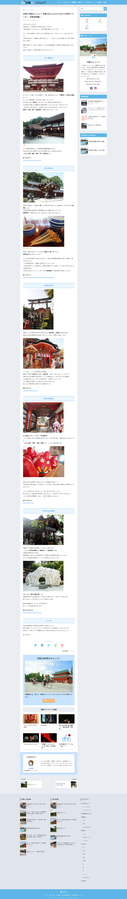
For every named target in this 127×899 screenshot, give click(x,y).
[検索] (105, 8)
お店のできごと (87, 877)
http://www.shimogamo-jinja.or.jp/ (32, 160)
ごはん (85, 834)
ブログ (45, 895)
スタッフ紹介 (52, 895)
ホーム (59, 2)
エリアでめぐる (87, 810)
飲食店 (84, 830)
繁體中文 (87, 28)
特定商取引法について (77, 895)
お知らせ (85, 881)
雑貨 (85, 854)
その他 (84, 844)
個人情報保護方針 (66, 895)
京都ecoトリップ (49, 700)
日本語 (87, 22)
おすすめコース (89, 2)
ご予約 (104, 2)
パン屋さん (86, 840)
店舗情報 (74, 2)
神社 (85, 823)
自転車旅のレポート (88, 813)
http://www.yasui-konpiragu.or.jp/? (32, 612)
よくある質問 (98, 2)
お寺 (85, 820)
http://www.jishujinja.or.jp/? (30, 390)
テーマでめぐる (87, 806)
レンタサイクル (66, 2)
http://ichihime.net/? (28, 503)
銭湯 (85, 857)
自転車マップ (80, 2)
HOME (64, 892)
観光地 (85, 817)
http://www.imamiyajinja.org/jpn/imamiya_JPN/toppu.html (38, 277)
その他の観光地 (88, 827)
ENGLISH (100, 22)
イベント (72, 651)
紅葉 (85, 850)
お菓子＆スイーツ (88, 837)
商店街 (85, 860)
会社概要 (58, 895)
